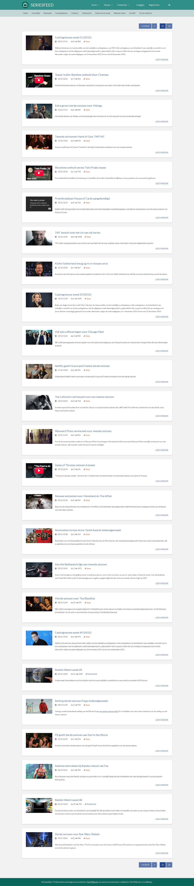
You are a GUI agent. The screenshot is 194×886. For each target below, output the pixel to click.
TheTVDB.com (92, 882)
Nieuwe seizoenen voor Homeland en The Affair (83, 496)
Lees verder (161, 59)
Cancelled (36, 13)
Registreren (154, 5)
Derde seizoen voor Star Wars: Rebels (77, 834)
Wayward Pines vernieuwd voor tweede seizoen (83, 430)
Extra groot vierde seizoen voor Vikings (78, 105)
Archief (132, 13)
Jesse (88, 41)
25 (163, 26)
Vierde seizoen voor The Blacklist (75, 598)
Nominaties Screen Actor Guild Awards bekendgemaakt (88, 530)
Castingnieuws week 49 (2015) (73, 632)
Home (25, 13)
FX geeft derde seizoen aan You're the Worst (81, 734)
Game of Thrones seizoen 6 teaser (75, 465)
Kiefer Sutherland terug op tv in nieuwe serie (81, 263)
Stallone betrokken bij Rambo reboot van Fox (81, 765)
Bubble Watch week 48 (68, 799)
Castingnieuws (61, 13)
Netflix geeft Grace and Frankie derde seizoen (82, 365)
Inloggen (140, 5)
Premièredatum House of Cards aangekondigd (82, 198)
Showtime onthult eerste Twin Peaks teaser (80, 167)
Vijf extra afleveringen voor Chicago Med (79, 331)
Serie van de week (102, 13)
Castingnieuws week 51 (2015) (73, 37)
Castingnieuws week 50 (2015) (73, 294)
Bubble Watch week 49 (68, 669)
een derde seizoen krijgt (109, 711)
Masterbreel (92, 674)
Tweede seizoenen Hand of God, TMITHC (80, 136)
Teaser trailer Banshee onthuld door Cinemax (81, 74)
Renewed (47, 13)
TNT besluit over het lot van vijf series (77, 232)
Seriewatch (87, 13)
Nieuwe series (120, 13)
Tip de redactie (145, 13)
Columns (75, 13)
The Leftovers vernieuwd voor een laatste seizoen (84, 396)
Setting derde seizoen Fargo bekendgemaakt (81, 700)
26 (169, 26)
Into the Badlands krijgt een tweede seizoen (81, 564)
